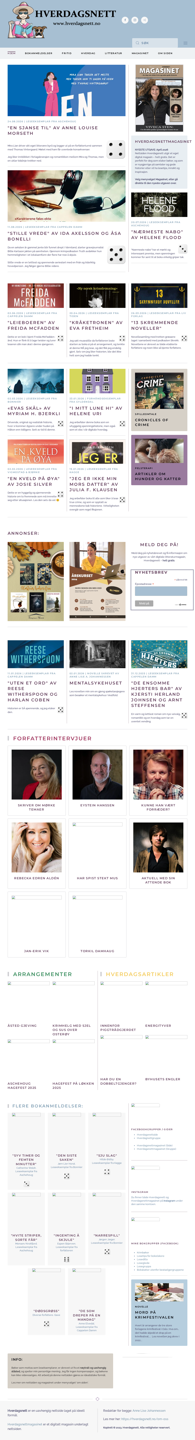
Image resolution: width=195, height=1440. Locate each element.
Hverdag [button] (88, 53)
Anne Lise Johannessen (149, 1410)
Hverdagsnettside (147, 1134)
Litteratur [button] (113, 53)
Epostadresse (144, 584)
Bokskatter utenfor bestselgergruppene (160, 1269)
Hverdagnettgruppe (149, 1138)
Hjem (11, 53)
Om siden (165, 53)
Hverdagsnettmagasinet (151, 1145)
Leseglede (143, 1263)
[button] (185, 43)
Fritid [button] (67, 53)
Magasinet (140, 53)
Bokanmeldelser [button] (38, 53)
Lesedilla (142, 1259)
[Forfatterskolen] (98, 581)
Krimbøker (143, 1252)
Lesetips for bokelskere (150, 1256)
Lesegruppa (144, 1266)
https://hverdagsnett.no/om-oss (144, 1419)
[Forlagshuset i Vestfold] (36, 581)
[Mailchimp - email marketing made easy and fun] (180, 604)
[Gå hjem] (62, 20)
